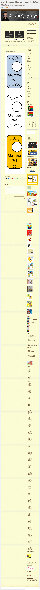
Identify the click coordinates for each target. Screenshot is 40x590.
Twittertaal (29, 561)
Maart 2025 (29, 389)
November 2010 (29, 527)
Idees (28, 73)
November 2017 (29, 461)
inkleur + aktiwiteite (32, 579)
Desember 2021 (29, 420)
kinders (32, 580)
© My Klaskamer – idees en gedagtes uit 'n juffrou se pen (19, 3)
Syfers (28, 85)
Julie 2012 (29, 512)
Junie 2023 (29, 406)
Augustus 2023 (29, 404)
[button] (9, 34)
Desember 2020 (29, 430)
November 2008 (29, 547)
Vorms (28, 86)
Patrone (29, 47)
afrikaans (30, 578)
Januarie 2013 (29, 508)
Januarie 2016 (29, 480)
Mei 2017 (29, 466)
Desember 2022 (29, 410)
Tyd (28, 94)
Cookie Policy (15, 588)
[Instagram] (31, 24)
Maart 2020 (29, 437)
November (32, 326)
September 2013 (29, 502)
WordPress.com (29, 140)
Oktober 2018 (29, 451)
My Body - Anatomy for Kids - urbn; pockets (32, 345)
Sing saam (29, 347)
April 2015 (29, 488)
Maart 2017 (29, 468)
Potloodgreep (29, 45)
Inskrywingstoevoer (30, 138)
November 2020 (29, 431)
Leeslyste (29, 74)
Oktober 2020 (29, 432)
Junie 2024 (29, 396)
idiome (29, 60)
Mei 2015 (29, 487)
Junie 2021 (29, 425)
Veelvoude (29, 90)
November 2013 (29, 500)
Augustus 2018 (29, 453)
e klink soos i (29, 67)
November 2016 (29, 471)
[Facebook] (28, 24)
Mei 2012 (29, 513)
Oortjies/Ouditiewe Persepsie (31, 40)
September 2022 (29, 412)
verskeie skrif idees (30, 49)
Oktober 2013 (29, 501)
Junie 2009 (29, 542)
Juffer (29, 326)
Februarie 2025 (29, 390)
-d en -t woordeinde (30, 66)
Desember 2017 (29, 460)
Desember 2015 (29, 481)
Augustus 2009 (29, 540)
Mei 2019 (29, 445)
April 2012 (29, 514)
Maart (33, 322)
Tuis (20, 16)
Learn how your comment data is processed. (19, 196)
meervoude (29, 69)
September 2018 (29, 452)
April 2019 (29, 446)
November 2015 (29, 482)
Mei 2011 (29, 523)
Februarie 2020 (29, 438)
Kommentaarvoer (30, 139)
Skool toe (29, 370)
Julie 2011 (29, 521)
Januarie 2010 (29, 536)
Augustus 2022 (29, 413)
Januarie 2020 (29, 439)
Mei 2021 (29, 426)
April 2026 (29, 382)
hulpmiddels (28, 579)
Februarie (29, 369)
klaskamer (34, 580)
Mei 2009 (29, 543)
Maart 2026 (29, 383)
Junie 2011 (29, 522)
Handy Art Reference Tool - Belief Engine (32, 341)
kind (30, 580)
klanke (28, 56)
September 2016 (29, 473)
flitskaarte (29, 58)
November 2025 (29, 386)
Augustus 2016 (29, 474)
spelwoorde (29, 61)
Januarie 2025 (29, 376)
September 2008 (29, 549)
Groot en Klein (29, 88)
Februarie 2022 (29, 418)
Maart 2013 (29, 506)
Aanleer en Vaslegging (30, 77)
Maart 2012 (29, 515)
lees (36, 580)
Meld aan (29, 137)
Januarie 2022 (29, 419)
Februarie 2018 (29, 458)
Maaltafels (29, 91)
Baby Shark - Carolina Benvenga (31, 355)
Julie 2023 (29, 405)
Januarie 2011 (29, 526)
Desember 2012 (29, 509)
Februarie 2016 (29, 479)
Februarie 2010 (29, 535)
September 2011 (29, 519)
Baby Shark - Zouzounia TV (31, 351)
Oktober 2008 (29, 548)
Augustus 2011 (29, 520)
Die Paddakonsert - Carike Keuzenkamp (32, 354)
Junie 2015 (29, 486)
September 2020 (29, 433)
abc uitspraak (29, 53)
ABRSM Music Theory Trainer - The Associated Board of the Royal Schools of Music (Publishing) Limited (32, 336)
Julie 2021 (29, 424)
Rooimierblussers (29, 102)
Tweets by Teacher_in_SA (30, 563)
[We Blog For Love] (29, 565)
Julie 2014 (29, 493)
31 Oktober (29, 378)
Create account (29, 136)
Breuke (29, 95)
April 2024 (29, 398)
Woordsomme (29, 93)
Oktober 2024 (29, 393)
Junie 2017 (29, 465)
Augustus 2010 (29, 530)
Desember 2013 (29, 499)
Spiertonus (29, 42)
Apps (29, 333)
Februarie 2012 (29, 516)
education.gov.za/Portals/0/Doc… (31, 573)
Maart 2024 (29, 399)
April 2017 (29, 467)
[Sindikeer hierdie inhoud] (27, 333)
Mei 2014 (29, 495)
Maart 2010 (29, 534)
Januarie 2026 (29, 385)
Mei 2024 (29, 397)
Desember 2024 (29, 391)
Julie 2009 (29, 541)
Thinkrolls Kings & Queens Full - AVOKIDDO (32, 334)
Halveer (29, 89)
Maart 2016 (29, 478)
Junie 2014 (29, 494)
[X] (33, 24)
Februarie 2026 (29, 384)
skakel (30, 156)
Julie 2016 (29, 475)
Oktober (28, 372)
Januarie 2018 (29, 459)
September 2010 (29, 529)
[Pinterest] (30, 24)
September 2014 (29, 492)
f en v (28, 65)
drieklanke (29, 55)
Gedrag (28, 101)
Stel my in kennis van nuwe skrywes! (32, 30)
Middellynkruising (30, 41)
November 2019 (29, 441)
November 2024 (29, 392)
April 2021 (29, 427)
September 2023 (29, 403)
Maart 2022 (29, 417)
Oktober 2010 (29, 528)
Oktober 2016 (29, 472)
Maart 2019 (29, 447)
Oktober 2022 (29, 411)
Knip (28, 46)
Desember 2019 (29, 440)
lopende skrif (29, 50)
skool (29, 581)
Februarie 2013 (29, 507)
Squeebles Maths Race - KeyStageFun (32, 340)
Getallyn (29, 96)
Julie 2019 (29, 444)
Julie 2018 (29, 454)
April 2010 (29, 533)
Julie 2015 (29, 485)
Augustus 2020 (29, 434)
